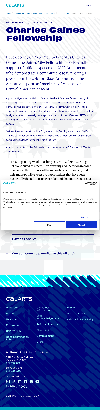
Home (8, 13)
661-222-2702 (13, 371)
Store (40, 342)
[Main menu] (90, 5)
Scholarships (63, 13)
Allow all (81, 225)
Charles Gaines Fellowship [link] (81, 13)
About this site (76, 314)
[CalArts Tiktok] (14, 381)
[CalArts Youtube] (37, 381)
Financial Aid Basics (22, 13)
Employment (14, 325)
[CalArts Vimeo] (31, 381)
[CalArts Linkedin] (20, 381)
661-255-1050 (13, 363)
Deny (49, 225)
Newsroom (12, 320)
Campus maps (45, 336)
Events (10, 314)
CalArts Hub (13, 331)
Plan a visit (43, 330)
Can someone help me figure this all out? (43, 253)
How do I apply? (24, 239)
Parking (71, 308)
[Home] (15, 5)
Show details (86, 217)
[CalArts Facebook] (26, 381)
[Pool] (23, 386)
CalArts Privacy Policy (80, 320)
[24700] (10, 386)
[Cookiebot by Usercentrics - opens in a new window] (86, 183)
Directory (12, 308)
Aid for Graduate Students (44, 13)
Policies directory (47, 324)
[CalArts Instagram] (8, 381)
